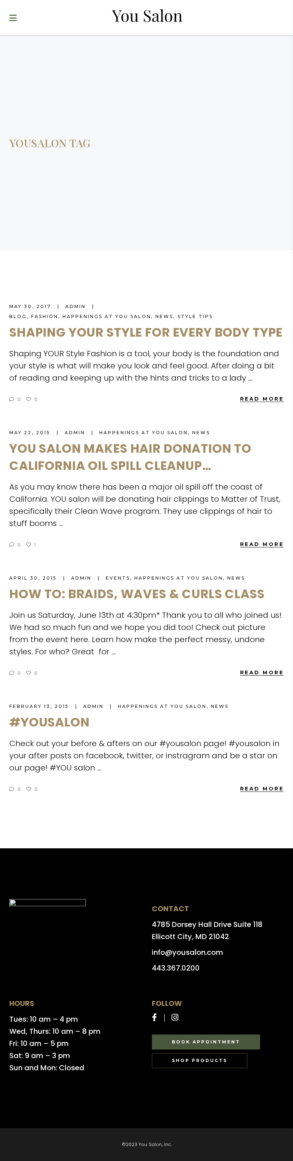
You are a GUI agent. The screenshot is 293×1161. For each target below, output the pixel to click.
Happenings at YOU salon (107, 316)
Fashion (44, 316)
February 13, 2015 (40, 706)
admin (76, 306)
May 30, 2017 (31, 306)
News (164, 316)
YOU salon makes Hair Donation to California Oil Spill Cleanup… (130, 457)
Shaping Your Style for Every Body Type (146, 332)
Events (118, 578)
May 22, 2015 (31, 432)
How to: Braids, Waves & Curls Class (137, 593)
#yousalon (49, 722)
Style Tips (195, 316)
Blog (18, 316)
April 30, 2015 (34, 578)
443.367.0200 (176, 968)
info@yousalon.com (187, 952)
